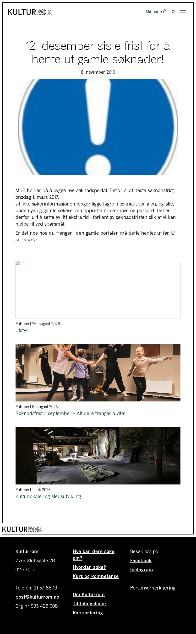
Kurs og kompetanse (96, 576)
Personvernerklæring (153, 588)
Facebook (141, 561)
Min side (154, 11)
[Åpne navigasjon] (183, 12)
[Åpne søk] (173, 12)
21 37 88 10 (45, 588)
